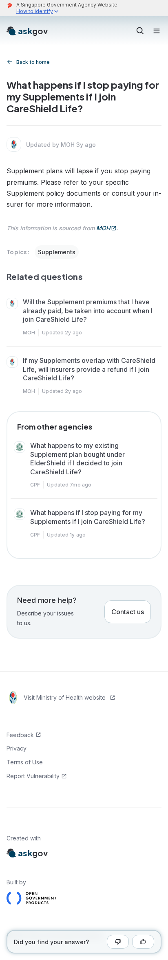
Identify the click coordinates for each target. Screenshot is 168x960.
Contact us (127, 612)
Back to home (33, 62)
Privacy (17, 748)
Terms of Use (25, 762)
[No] (118, 942)
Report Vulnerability (33, 775)
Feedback (20, 734)
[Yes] (143, 942)
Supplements (56, 252)
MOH (103, 228)
